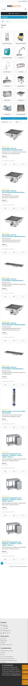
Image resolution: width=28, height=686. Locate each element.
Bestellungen (4, 640)
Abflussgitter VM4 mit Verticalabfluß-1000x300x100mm (12, 279)
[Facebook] (5, 633)
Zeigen (17, 122)
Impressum (3, 662)
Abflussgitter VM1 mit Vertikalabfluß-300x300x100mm (12, 149)
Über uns (3, 654)
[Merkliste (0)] (23, 1)
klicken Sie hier (17, 675)
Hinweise (3, 652)
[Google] (7, 633)
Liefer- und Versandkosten (7, 656)
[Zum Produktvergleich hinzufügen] (22, 164)
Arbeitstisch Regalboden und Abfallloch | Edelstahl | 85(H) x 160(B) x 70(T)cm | (12, 543)
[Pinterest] (9, 633)
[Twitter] (3, 633)
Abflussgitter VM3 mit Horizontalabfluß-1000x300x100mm (13, 235)
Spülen (7, 21)
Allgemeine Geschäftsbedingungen (9, 660)
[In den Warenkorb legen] (5, 164)
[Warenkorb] (24, 1)
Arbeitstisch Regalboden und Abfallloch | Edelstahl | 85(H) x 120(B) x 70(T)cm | (12, 455)
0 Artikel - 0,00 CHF (14, 13)
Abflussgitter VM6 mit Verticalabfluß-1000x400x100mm (12, 368)
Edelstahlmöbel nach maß (7, 650)
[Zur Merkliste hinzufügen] (14, 164)
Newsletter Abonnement (6, 644)
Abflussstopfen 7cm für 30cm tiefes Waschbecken (13, 412)
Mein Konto (3, 638)
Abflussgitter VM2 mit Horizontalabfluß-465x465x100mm (13, 191)
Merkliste (3, 642)
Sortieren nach (5, 122)
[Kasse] (26, 1)
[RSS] (1, 633)
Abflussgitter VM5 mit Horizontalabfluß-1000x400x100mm (13, 324)
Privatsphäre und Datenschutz (8, 658)
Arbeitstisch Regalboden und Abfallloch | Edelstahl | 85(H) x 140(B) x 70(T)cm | (12, 499)
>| (23, 563)
